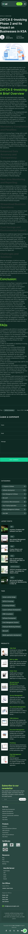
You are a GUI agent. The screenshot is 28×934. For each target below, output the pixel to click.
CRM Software (5, 830)
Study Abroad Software (8, 834)
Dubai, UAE (5, 897)
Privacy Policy (5, 861)
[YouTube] (21, 930)
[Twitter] (14, 930)
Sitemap (4, 863)
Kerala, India (5, 895)
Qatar (4, 876)
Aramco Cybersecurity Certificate (10, 815)
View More (5, 819)
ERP (12, 526)
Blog (3, 857)
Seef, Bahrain (5, 901)
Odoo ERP (4, 817)
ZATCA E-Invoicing (9, 410)
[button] (25, 4)
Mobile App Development (8, 809)
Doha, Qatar (5, 899)
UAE (4, 872)
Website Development (7, 811)
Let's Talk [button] (19, 3)
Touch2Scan (5, 832)
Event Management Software (9, 828)
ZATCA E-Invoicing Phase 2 (17, 82)
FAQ (3, 859)
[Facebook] (6, 930)
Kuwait (5, 878)
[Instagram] (10, 930)
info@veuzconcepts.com (12, 906)
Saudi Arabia (6, 870)
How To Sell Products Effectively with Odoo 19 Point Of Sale (17, 560)
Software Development (8, 813)
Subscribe (22, 799)
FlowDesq (4, 826)
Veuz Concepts (16, 925)
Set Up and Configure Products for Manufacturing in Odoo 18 (18, 582)
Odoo (12, 536)
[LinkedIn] (17, 930)
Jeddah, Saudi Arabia (7, 888)
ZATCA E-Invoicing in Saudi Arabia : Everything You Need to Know (18, 571)
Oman (4, 874)
